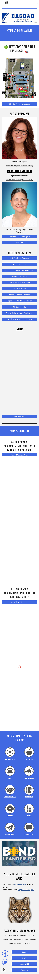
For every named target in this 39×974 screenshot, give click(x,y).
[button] (2, 2)
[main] (19, 30)
